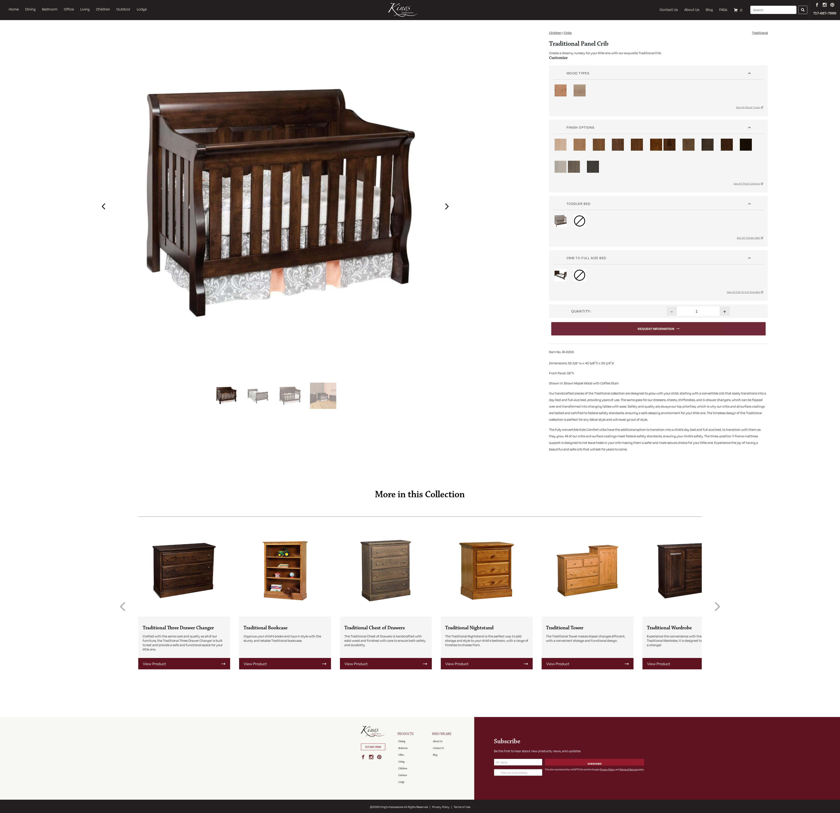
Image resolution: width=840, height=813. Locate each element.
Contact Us (669, 9)
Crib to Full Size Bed (586, 258)
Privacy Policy (607, 769)
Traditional (760, 32)
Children (103, 9)
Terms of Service (629, 769)
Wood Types (578, 73)
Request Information (656, 329)
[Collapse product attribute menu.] (749, 71)
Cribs (568, 32)
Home (14, 9)
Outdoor (123, 9)
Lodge (142, 9)
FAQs (723, 9)
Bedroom (50, 9)
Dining (30, 9)
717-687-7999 (373, 746)
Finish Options (581, 127)
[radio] (560, 90)
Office (69, 9)
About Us (691, 9)
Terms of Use (462, 807)
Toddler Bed (579, 203)
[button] (102, 204)
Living (85, 9)
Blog (709, 9)
